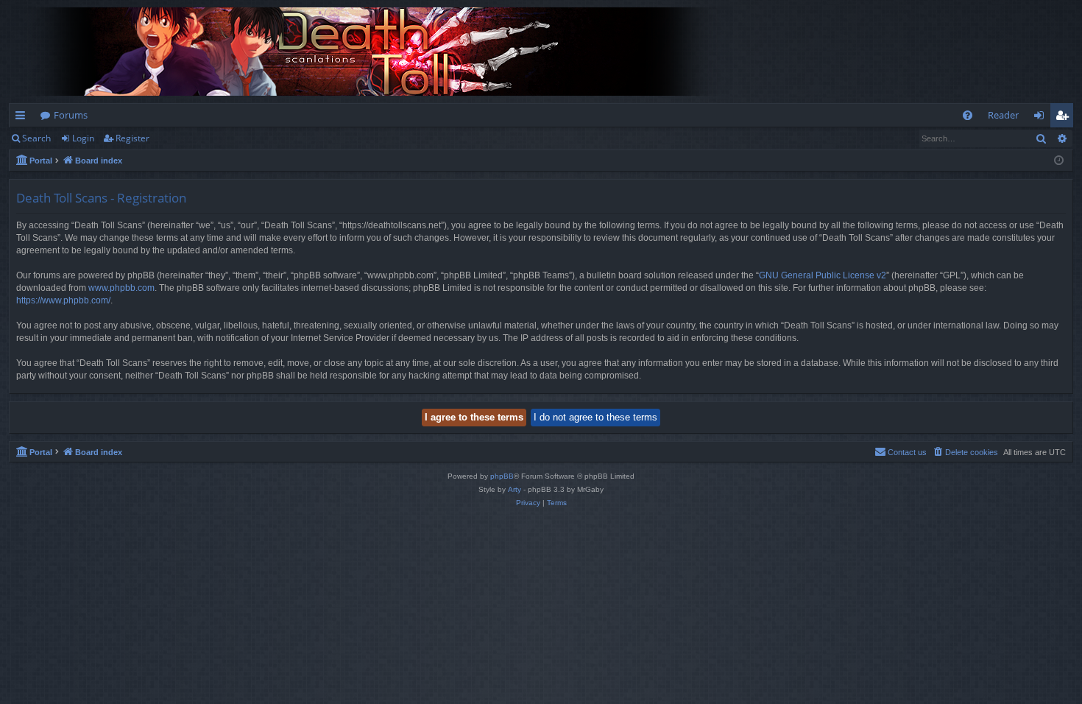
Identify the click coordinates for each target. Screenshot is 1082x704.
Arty (514, 489)
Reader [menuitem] (1003, 115)
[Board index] (377, 51)
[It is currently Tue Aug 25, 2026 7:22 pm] (1059, 160)
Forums (71, 115)
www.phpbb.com (121, 288)
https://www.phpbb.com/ (63, 300)
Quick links (23, 117)
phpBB (502, 476)
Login (83, 138)
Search (36, 138)
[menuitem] (967, 115)
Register (132, 138)
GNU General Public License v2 (822, 275)
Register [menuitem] (1065, 117)
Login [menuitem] (1041, 117)
